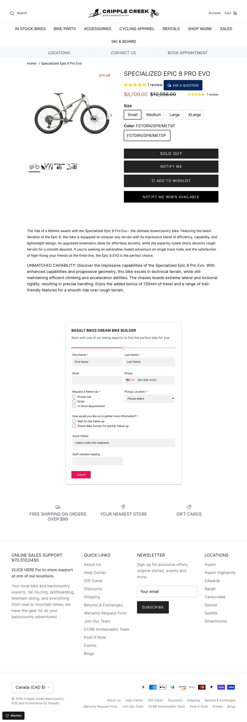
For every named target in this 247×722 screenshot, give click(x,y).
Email (81, 401)
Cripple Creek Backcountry (43, 699)
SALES (226, 29)
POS (15, 703)
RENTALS (171, 29)
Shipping (92, 597)
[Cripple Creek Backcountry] (123, 13)
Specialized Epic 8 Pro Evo (61, 64)
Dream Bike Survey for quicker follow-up (103, 425)
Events (90, 645)
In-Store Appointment (91, 406)
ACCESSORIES (97, 29)
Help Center (95, 572)
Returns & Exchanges (103, 605)
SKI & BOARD (123, 41)
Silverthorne (216, 621)
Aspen (210, 564)
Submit (81, 474)
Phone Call (84, 396)
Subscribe (153, 607)
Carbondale (215, 597)
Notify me (171, 166)
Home (31, 64)
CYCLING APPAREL (137, 29)
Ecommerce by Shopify (42, 703)
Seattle (211, 613)
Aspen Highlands (220, 572)
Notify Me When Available (171, 197)
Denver (211, 605)
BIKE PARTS (65, 29)
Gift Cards (93, 580)
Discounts (93, 589)
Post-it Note (95, 637)
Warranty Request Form (105, 613)
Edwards (212, 580)
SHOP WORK (200, 29)
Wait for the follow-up (91, 421)
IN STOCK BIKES (30, 29)
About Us (92, 564)
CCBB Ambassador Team (106, 629)
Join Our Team (97, 621)
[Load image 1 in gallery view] (72, 113)
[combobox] (131, 380)
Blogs (89, 653)
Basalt (210, 589)
